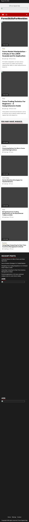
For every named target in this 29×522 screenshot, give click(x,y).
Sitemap (14, 517)
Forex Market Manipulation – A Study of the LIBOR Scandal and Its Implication (14, 54)
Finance (4, 146)
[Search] (27, 14)
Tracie (11, 152)
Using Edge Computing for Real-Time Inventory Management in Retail (14, 246)
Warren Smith (13, 108)
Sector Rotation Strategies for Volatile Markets (12, 180)
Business (4, 243)
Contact (19, 517)
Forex (3, 48)
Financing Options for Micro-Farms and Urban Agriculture (13, 149)
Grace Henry (13, 58)
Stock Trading (5, 177)
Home (9, 517)
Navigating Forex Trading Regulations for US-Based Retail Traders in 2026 (12, 213)
